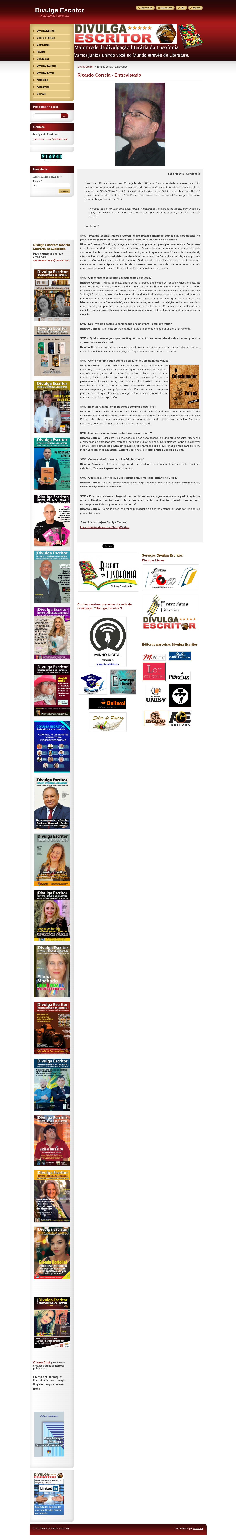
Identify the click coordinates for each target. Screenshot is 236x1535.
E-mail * (37, 181)
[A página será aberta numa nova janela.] (140, 165)
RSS (183, 8)
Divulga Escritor (85, 67)
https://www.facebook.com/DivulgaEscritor (104, 527)
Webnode (198, 1528)
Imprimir (196, 8)
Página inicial (146, 8)
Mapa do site (166, 8)
